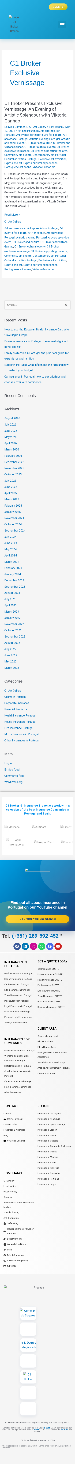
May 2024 (10, 549)
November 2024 (14, 518)
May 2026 (10, 437)
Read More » (12, 214)
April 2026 (10, 443)
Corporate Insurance (16, 703)
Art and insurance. (28, 130)
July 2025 (10, 480)
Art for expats (53, 134)
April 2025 (10, 493)
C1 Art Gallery (37, 127)
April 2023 (10, 605)
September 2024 (14, 530)
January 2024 (12, 574)
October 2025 (13, 474)
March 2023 (11, 611)
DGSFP (47, 1428)
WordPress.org (13, 782)
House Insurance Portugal (20, 721)
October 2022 (13, 630)
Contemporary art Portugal (49, 155)
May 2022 (10, 661)
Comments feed (14, 775)
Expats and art (13, 163)
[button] (62, 24)
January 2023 (12, 618)
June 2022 (10, 655)
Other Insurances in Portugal (21, 740)
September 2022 (14, 636)
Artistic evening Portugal (44, 139)
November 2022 (14, 624)
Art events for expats (29, 134)
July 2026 (10, 424)
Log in (8, 763)
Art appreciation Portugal (42, 228)
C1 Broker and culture (38, 143)
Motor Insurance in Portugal (21, 734)
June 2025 (10, 487)
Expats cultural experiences (40, 163)
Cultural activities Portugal (20, 159)
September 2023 (14, 586)
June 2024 (10, 543)
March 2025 (11, 499)
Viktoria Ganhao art (43, 167)
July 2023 (10, 599)
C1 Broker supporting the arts (49, 151)
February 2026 (13, 455)
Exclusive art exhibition (52, 159)
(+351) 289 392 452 (36, 936)
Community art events (18, 155)
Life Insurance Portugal (18, 728)
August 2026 (12, 418)
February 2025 (13, 505)
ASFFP (37, 1430)
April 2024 (10, 555)
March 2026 (11, 449)
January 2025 (12, 512)
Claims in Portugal (15, 696)
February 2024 (13, 568)
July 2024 (10, 536)
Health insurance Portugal (20, 715)
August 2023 (12, 593)
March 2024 (11, 561)
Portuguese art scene (17, 167)
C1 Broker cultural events (40, 147)
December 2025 (14, 462)
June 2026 (10, 430)
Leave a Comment (15, 127)
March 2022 (11, 667)
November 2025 (14, 468)
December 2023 (14, 580)
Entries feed (12, 769)
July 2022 (10, 649)
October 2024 (13, 524)
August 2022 (12, 642)
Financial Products (15, 709)
